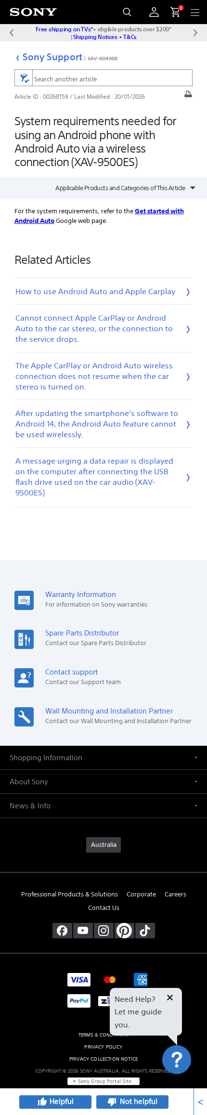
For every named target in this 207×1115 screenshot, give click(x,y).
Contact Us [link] (103, 908)
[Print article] (188, 97)
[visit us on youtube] (83, 930)
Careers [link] (175, 894)
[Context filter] (23, 77)
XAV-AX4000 (102, 58)
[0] (171, 12)
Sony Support (52, 56)
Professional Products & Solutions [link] (69, 894)
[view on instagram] (104, 930)
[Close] (170, 998)
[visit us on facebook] (62, 930)
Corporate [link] (141, 894)
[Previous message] (11, 32)
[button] (187, 1083)
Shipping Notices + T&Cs (105, 36)
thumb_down (112, 1102)
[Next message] (195, 32)
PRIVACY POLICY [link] (103, 1046)
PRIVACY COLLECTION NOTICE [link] (103, 1059)
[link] (103, 845)
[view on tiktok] (145, 930)
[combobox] (103, 78)
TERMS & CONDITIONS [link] (103, 1034)
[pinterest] (124, 930)
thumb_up (42, 1102)
